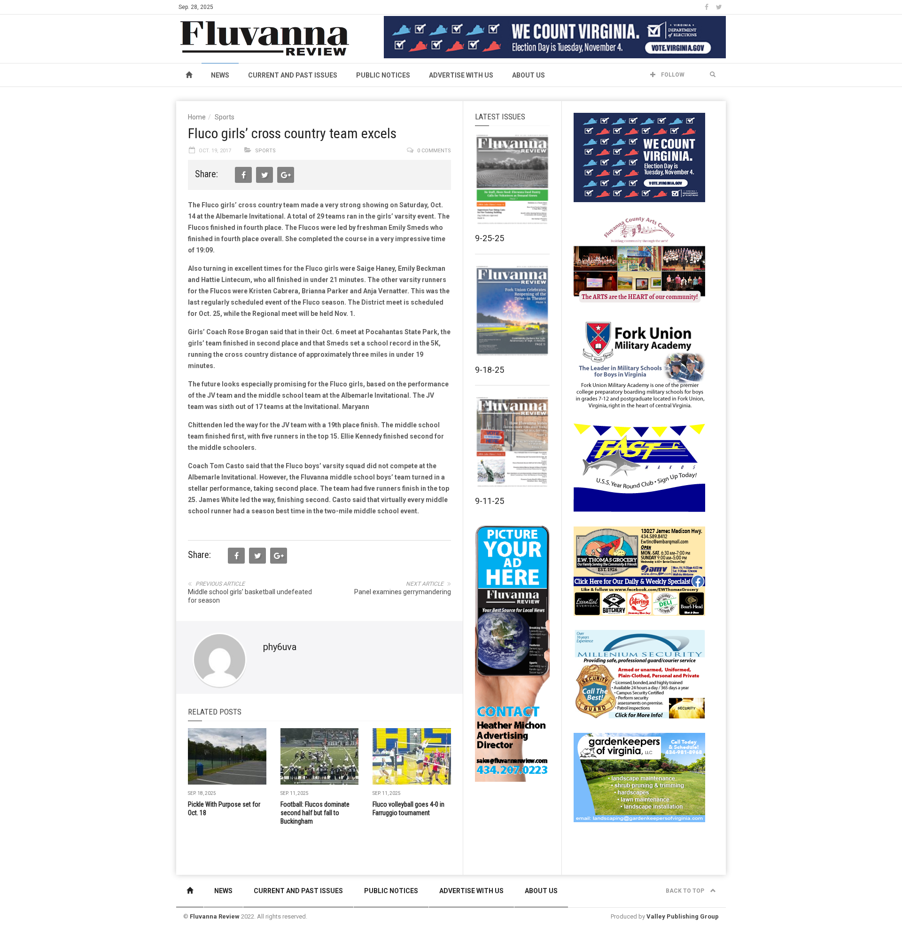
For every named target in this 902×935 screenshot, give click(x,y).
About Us (528, 75)
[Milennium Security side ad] (639, 673)
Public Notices (383, 75)
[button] (713, 74)
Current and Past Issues (292, 75)
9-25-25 (489, 238)
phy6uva (279, 647)
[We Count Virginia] (555, 36)
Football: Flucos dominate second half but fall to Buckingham (315, 813)
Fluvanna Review (215, 916)
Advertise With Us (461, 75)
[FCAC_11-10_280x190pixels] (639, 260)
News (220, 75)
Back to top (686, 891)
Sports (224, 117)
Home (197, 117)
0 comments (434, 151)
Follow (672, 74)
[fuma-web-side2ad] (640, 364)
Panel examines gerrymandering (402, 592)
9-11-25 (489, 501)
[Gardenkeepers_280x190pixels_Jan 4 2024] (639, 777)
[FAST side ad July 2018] (639, 467)
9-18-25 (489, 370)
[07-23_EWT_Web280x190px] (639, 570)
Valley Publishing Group (682, 916)
